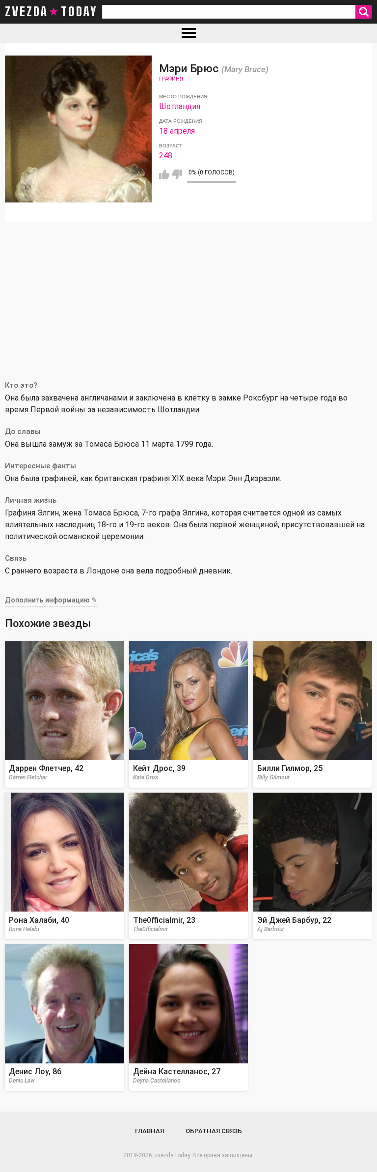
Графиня (171, 79)
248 (165, 155)
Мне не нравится (177, 174)
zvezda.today (172, 1155)
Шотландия (179, 106)
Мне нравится (164, 174)
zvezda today (51, 12)
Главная (149, 1131)
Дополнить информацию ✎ (51, 600)
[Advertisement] (188, 296)
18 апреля (177, 131)
